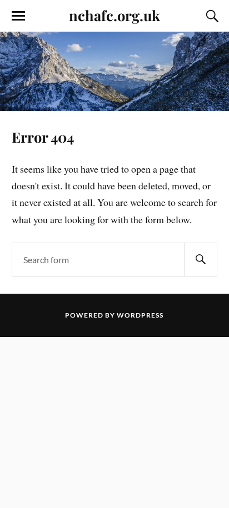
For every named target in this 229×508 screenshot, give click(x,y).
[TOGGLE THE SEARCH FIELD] (210, 16)
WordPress (140, 315)
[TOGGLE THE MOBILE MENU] (18, 16)
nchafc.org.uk (114, 15)
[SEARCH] (200, 259)
